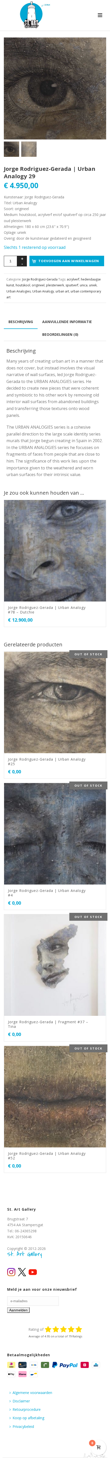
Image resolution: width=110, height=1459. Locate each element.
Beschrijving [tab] (20, 321)
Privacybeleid (23, 1426)
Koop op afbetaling (28, 1417)
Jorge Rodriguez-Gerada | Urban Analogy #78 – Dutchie (47, 610)
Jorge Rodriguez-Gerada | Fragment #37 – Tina (48, 1024)
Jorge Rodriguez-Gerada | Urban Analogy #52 (47, 1155)
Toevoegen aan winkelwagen (68, 261)
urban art (62, 291)
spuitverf (71, 285)
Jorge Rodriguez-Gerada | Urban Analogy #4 (47, 893)
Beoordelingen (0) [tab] (60, 334)
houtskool (23, 285)
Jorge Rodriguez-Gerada (40, 279)
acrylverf (73, 279)
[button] (96, 47)
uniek (93, 285)
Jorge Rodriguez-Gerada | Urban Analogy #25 (47, 761)
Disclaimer (21, 1401)
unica (83, 285)
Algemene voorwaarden (32, 1392)
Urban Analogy (43, 291)
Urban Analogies (18, 291)
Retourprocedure (27, 1409)
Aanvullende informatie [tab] (67, 321)
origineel (38, 285)
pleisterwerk (55, 285)
